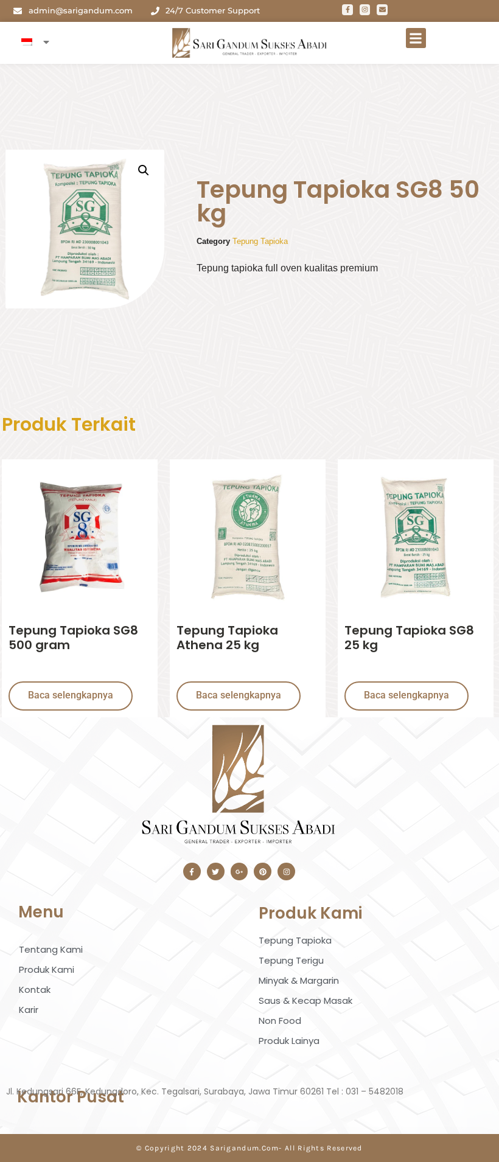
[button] (416, 38)
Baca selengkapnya (70, 695)
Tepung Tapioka (260, 241)
